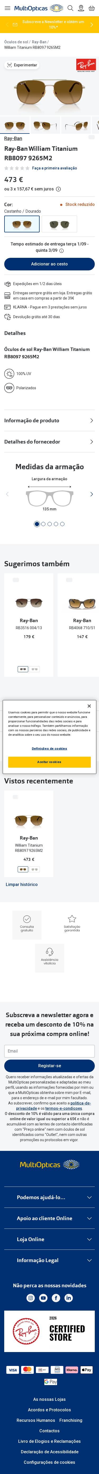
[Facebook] (56, 1298)
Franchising (70, 1420)
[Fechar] (89, 706)
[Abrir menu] (7, 8)
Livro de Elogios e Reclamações (49, 1441)
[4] (56, 524)
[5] (62, 524)
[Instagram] (30, 1298)
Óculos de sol (16, 42)
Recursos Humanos (36, 1420)
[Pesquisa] (70, 8)
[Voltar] (7, 24)
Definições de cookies (49, 748)
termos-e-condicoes (63, 1108)
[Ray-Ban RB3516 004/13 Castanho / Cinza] (23, 669)
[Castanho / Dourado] (22, 224)
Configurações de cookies (49, 1462)
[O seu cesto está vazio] (91, 8)
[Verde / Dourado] (59, 224)
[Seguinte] (91, 24)
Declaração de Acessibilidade (49, 1451)
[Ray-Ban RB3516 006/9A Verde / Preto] (34, 669)
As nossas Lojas (49, 1399)
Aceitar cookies (49, 762)
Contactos (49, 1430)
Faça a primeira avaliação (54, 168)
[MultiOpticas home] (49, 1164)
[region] (49, 737)
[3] (50, 524)
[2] (43, 524)
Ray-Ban (39, 42)
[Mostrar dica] (61, 251)
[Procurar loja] (81, 8)
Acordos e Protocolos (49, 1409)
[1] (37, 524)
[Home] (39, 8)
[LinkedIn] (68, 1298)
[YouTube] (43, 1298)
